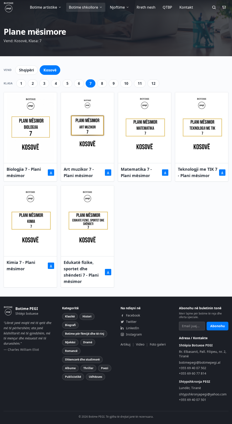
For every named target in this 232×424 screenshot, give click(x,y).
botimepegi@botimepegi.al (199, 362)
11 (140, 83)
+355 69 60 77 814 (192, 373)
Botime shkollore (83, 7)
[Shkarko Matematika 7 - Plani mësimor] (165, 172)
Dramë (87, 342)
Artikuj (125, 344)
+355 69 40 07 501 (192, 399)
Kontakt (186, 7)
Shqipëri (26, 70)
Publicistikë (73, 377)
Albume (70, 368)
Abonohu (217, 326)
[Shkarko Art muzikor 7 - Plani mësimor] (108, 172)
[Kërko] (213, 7)
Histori (87, 316)
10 (126, 83)
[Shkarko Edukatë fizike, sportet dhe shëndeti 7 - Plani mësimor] (108, 272)
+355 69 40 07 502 (192, 368)
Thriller (88, 368)
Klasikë (70, 316)
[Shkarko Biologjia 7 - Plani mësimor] (51, 172)
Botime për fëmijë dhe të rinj (84, 334)
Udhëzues (95, 377)
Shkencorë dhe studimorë (82, 359)
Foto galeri (158, 344)
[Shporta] (223, 7)
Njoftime (117, 7)
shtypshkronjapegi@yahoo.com (203, 394)
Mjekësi (70, 342)
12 (153, 83)
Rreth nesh (146, 7)
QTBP (167, 7)
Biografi (70, 325)
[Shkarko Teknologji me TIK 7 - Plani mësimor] (222, 172)
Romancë (71, 351)
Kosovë (50, 70)
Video (140, 344)
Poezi (104, 368)
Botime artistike (43, 7)
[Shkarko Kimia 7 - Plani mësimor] (51, 266)
